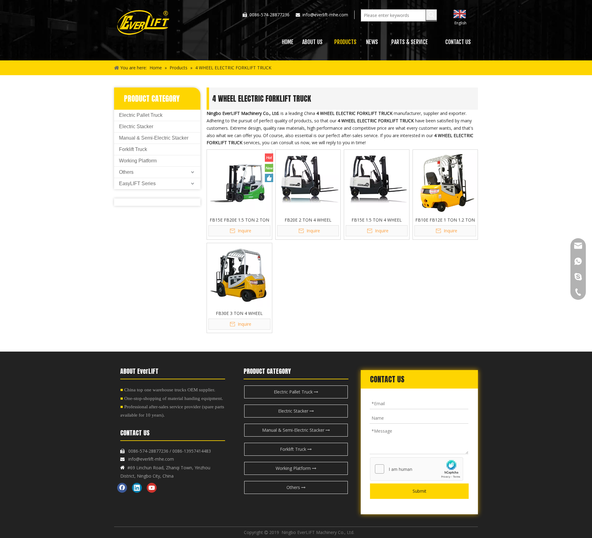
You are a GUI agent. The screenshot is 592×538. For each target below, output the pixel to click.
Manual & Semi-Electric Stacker (153, 138)
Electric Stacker (136, 126)
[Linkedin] (137, 488)
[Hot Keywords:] (431, 14)
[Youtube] (152, 488)
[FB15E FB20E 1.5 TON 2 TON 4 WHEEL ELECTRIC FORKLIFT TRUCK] (239, 182)
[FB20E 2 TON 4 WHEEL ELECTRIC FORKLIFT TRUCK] (308, 182)
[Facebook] (122, 488)
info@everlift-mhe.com (325, 15)
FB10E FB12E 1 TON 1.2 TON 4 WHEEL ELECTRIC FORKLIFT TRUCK (445, 219)
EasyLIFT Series (137, 183)
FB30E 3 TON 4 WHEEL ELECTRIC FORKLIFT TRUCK (239, 313)
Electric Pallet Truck (140, 115)
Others (126, 172)
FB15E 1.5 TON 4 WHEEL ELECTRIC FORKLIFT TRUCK (376, 219)
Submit (419, 491)
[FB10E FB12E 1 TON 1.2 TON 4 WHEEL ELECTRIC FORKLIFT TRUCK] (445, 182)
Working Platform (138, 160)
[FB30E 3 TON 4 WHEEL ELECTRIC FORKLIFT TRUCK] (239, 275)
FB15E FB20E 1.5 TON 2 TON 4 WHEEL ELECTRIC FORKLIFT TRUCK (239, 219)
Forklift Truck (133, 149)
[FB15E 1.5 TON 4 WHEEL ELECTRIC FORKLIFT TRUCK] (377, 182)
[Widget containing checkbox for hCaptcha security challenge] (416, 469)
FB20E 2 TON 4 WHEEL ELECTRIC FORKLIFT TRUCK (308, 219)
